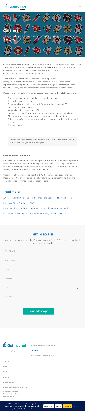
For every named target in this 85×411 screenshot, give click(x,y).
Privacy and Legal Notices (15, 387)
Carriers (34, 350)
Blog (5, 371)
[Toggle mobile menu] (80, 6)
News (5, 366)
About (6, 361)
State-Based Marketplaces (43, 355)
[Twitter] (12, 351)
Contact (7, 377)
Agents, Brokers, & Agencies (43, 345)
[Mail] (19, 351)
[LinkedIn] (15, 351)
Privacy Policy (9, 382)
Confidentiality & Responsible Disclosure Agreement (14, 394)
